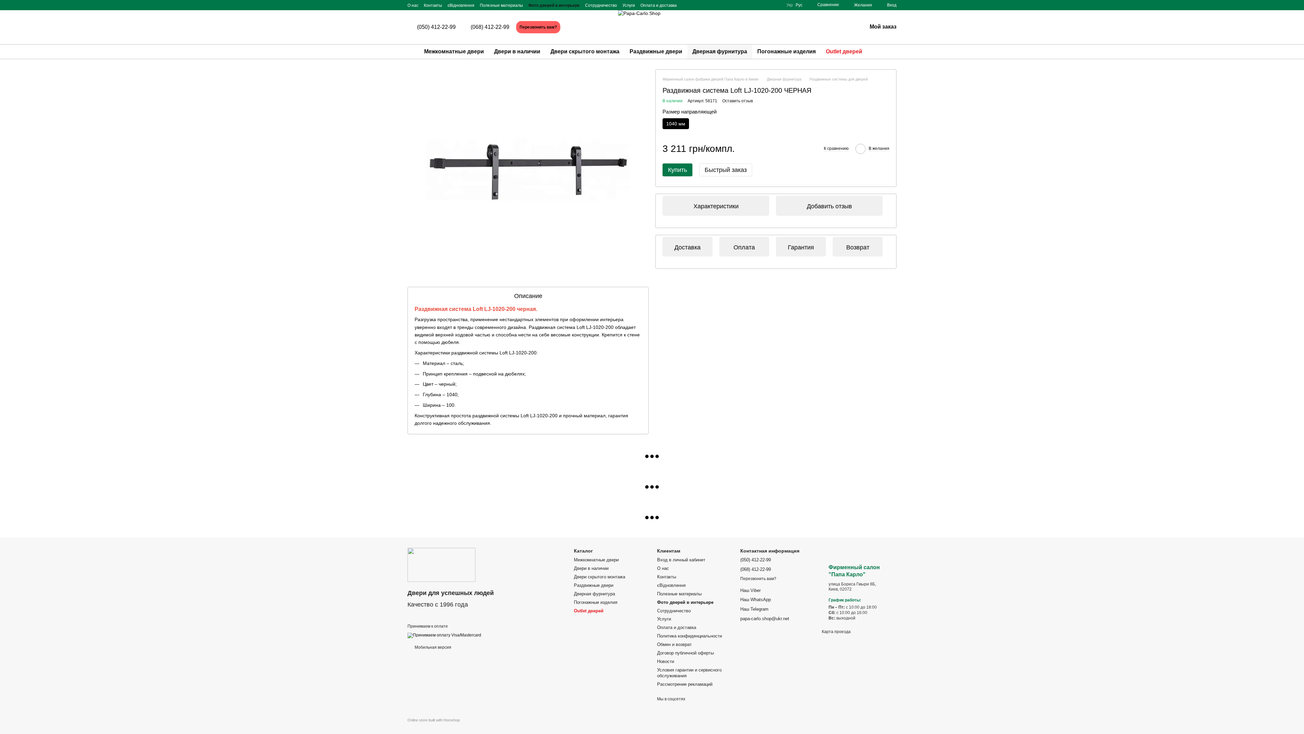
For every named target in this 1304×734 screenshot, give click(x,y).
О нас (413, 5)
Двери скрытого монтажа (584, 51)
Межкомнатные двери (454, 51)
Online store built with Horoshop (434, 720)
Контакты (433, 5)
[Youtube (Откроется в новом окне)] (767, 5)
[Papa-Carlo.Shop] (441, 564)
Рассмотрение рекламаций (684, 684)
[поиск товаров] (879, 51)
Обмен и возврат (674, 644)
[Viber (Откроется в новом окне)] (775, 5)
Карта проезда (836, 631)
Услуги (628, 5)
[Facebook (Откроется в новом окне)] (751, 5)
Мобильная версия (432, 647)
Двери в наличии (517, 51)
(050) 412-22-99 (436, 27)
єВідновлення (461, 5)
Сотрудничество (601, 5)
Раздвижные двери (656, 51)
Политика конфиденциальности (689, 636)
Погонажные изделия (786, 51)
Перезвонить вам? (538, 27)
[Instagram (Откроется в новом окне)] (759, 5)
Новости (665, 661)
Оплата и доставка (658, 5)
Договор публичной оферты (685, 653)
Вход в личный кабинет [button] (681, 559)
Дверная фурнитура (719, 51)
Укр (789, 5)
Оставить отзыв (737, 101)
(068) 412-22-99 (490, 27)
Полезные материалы (501, 5)
